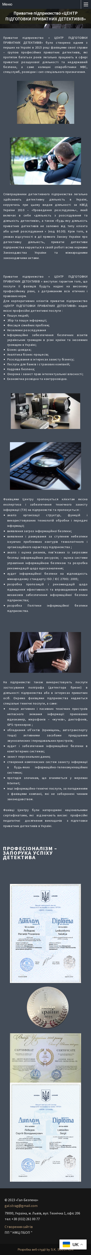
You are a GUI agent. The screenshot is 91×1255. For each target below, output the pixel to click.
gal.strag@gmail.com (21, 1205)
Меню (7, 4)
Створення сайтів (19, 1226)
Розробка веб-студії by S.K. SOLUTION (45, 1249)
